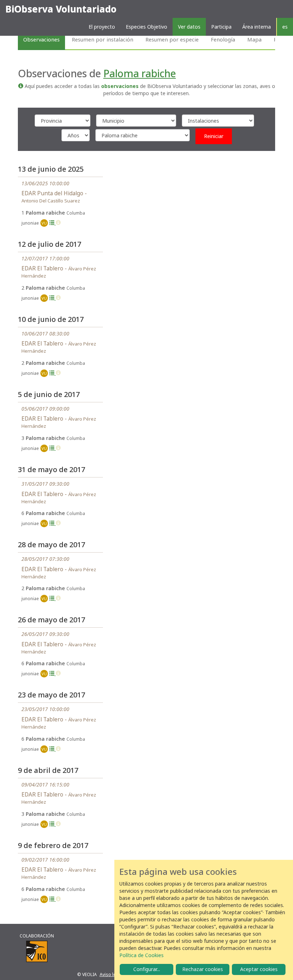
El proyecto (102, 26)
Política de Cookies (141, 955)
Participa (221, 26)
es (285, 26)
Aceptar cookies (259, 969)
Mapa (254, 39)
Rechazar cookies (202, 969)
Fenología (223, 39)
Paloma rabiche (139, 73)
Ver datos (189, 26)
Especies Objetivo (146, 26)
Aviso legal (111, 974)
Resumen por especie (172, 39)
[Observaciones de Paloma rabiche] (52, 222)
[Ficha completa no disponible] (58, 222)
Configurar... (146, 969)
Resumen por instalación (102, 39)
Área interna (256, 26)
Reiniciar (213, 136)
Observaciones (41, 39)
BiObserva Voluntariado (60, 9)
